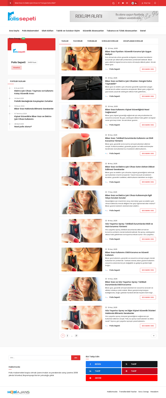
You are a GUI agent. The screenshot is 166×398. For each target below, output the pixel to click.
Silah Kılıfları (47, 30)
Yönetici (16, 67)
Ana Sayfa (14, 30)
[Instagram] (127, 3)
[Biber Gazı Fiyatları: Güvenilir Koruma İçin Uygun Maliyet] (81, 58)
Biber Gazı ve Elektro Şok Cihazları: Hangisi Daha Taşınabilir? (128, 82)
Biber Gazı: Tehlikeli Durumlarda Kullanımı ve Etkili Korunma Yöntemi (129, 139)
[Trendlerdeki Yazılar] (10, 3)
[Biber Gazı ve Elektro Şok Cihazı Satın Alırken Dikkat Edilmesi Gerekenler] (81, 174)
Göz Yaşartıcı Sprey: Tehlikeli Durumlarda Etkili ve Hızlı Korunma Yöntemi (129, 225)
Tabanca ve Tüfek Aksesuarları (122, 30)
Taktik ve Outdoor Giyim (68, 30)
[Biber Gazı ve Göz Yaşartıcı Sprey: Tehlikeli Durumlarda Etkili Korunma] (81, 289)
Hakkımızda (112, 391)
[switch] (134, 3)
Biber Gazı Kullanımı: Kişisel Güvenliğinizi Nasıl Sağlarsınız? (127, 111)
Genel (143, 30)
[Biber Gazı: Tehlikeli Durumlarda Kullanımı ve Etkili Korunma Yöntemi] (81, 145)
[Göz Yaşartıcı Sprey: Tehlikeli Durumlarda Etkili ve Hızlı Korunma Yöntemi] (81, 231)
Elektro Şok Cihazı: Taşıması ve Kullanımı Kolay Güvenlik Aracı (33, 92)
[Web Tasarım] (19, 392)
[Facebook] (119, 3)
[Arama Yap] (113, 3)
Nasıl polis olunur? (23, 126)
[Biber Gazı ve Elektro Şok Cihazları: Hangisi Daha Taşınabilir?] (81, 88)
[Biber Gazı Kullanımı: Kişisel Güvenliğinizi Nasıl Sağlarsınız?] (81, 116)
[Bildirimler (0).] (155, 3)
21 (76, 335)
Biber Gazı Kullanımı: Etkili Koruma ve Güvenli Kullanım (127, 253)
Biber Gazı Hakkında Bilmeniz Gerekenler (34, 108)
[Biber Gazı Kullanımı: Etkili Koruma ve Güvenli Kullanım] (81, 259)
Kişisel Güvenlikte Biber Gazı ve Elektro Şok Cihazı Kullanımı (32, 117)
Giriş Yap (147, 3)
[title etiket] (114, 16)
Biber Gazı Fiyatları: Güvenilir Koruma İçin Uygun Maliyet (128, 52)
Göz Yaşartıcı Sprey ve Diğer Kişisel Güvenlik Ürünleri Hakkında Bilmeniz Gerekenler (130, 312)
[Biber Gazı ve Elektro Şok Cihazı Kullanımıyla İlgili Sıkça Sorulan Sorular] (81, 202)
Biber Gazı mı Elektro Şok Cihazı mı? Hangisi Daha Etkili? (35, 3)
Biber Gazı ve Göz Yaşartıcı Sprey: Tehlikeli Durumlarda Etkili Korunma (125, 283)
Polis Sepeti (114, 69)
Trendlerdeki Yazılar (128, 391)
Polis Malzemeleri (30, 30)
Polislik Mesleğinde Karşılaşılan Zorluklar (33, 101)
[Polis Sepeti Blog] (22, 16)
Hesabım (154, 391)
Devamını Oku (148, 69)
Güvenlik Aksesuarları (93, 30)
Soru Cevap (17, 38)
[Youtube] (123, 3)
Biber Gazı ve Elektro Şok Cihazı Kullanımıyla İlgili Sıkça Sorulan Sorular (128, 196)
